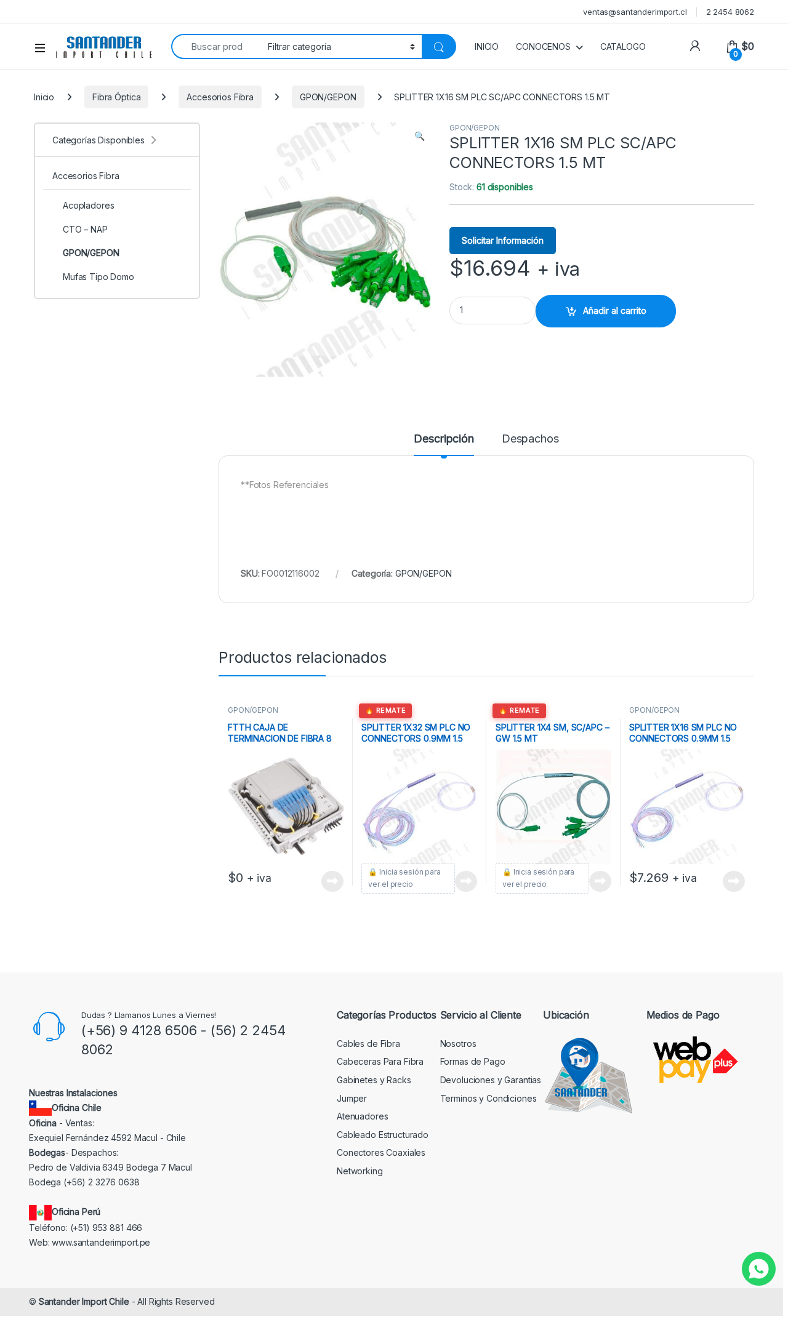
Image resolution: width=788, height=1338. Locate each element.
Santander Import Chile (84, 1301)
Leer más (332, 881)
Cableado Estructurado (382, 1134)
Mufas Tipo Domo (98, 276)
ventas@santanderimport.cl (635, 12)
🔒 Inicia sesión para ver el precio (404, 878)
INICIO (487, 46)
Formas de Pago (472, 1061)
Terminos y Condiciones (488, 1098)
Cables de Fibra (368, 1043)
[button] (419, 136)
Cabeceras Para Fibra (380, 1061)
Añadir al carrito (614, 310)
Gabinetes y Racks (374, 1080)
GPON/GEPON (328, 97)
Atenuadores (362, 1116)
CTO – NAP (85, 229)
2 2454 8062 (730, 12)
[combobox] (216, 46)
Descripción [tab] (443, 439)
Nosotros (458, 1043)
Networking (360, 1171)
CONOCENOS (543, 46)
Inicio (44, 97)
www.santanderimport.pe (101, 1242)
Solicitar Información (503, 240)
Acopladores (88, 205)
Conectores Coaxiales (381, 1152)
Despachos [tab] (530, 439)
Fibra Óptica (116, 97)
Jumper (352, 1098)
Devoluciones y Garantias (491, 1080)
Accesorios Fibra (220, 97)
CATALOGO (623, 46)
